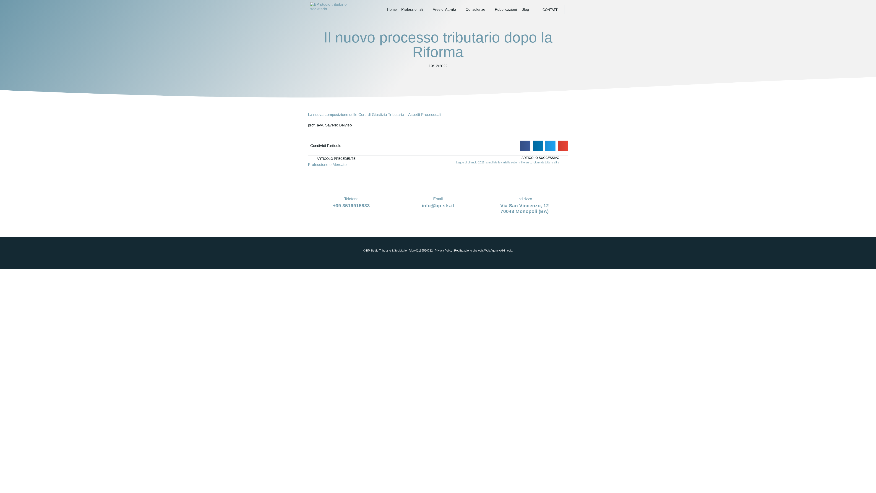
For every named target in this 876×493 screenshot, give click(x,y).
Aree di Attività (444, 9)
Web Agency (492, 250)
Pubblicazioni (506, 9)
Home (392, 9)
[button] (525, 146)
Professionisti (412, 9)
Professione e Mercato (327, 165)
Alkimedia (506, 250)
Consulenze (475, 9)
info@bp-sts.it (438, 205)
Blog (525, 9)
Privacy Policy (443, 250)
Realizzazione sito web (468, 250)
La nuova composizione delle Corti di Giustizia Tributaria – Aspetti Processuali (374, 115)
